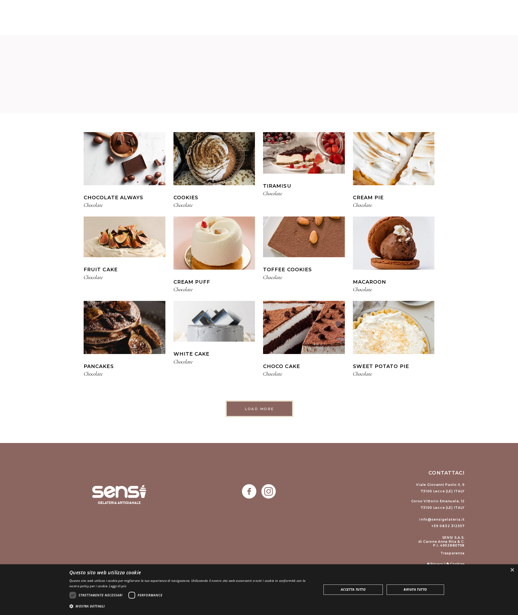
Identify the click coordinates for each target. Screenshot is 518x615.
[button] (191, 606)
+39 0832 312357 (448, 526)
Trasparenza (453, 553)
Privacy (436, 564)
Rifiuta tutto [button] (415, 589)
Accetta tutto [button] (353, 589)
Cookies (457, 564)
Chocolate (93, 205)
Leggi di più (117, 586)
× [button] (512, 570)
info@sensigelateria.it (442, 519)
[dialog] (259, 589)
